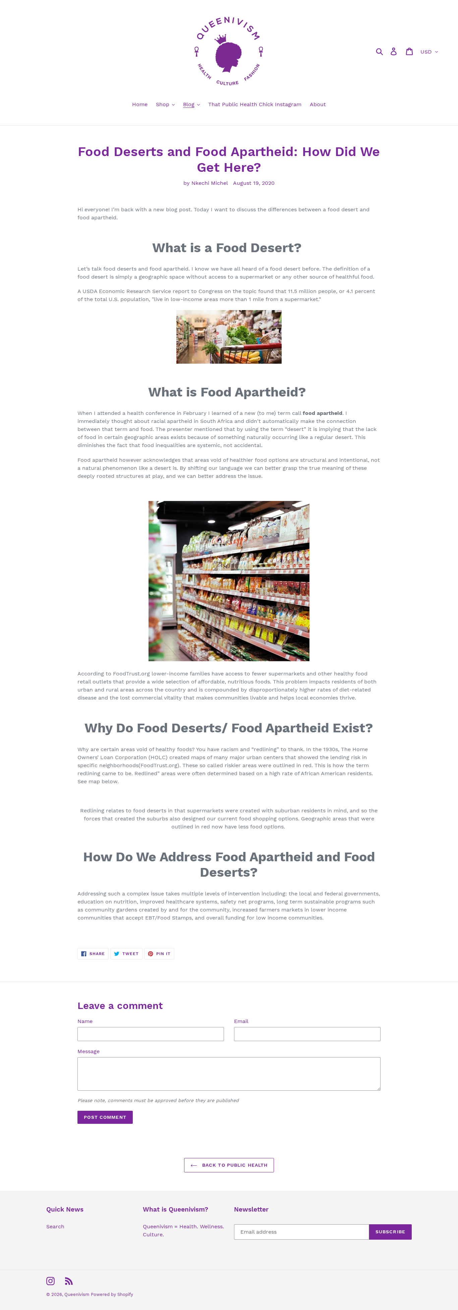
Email (241, 1021)
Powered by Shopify (112, 1294)
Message (88, 1051)
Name (85, 1021)
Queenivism (76, 1294)
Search (55, 1226)
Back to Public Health (234, 1165)
